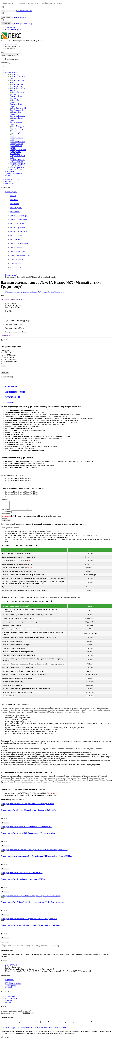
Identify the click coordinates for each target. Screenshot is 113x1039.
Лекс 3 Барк (14, 204)
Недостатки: (5, 514)
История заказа (11, 998)
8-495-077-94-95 (11, 44)
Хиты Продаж (10, 986)
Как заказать (10, 172)
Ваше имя (4, 500)
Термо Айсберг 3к (16, 263)
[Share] (4, 942)
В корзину (5, 372)
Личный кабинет (11, 996)
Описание (11, 386)
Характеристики (15, 391)
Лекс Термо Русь (16, 267)
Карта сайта (9, 980)
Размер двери (6, 351)
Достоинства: (6, 511)
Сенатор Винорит (16, 247)
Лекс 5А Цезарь (16, 208)
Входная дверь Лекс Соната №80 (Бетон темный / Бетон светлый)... (28, 833)
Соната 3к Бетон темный (19, 220)
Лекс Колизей (15, 212)
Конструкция (13, 1028)
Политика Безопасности (27, 1028)
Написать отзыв (17, 299)
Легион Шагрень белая (18, 231)
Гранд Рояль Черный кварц (20, 255)
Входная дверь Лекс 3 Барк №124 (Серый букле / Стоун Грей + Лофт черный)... (32, 902)
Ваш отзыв (5, 509)
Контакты (9, 183)
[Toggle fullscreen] (6, 942)
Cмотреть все (6, 336)
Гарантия (8, 175)
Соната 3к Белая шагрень (19, 216)
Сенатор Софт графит (18, 251)
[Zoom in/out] (8, 942)
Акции (7, 982)
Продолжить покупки (9, 11)
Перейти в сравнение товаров (22, 24)
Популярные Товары (13, 984)
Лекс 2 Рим (14, 200)
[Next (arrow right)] (4, 944)
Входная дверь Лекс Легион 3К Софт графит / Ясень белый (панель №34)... (30, 925)
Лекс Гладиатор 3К (17, 224)
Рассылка (8, 1002)
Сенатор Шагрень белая (19, 243)
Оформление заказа (24, 11)
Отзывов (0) (12, 396)
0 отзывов (5, 299)
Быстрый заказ (7, 377)
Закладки (8, 1000)
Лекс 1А (13, 196)
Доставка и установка (13, 174)
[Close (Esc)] (2, 942)
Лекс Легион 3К (16, 235)
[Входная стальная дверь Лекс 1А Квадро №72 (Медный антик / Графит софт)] (35, 292)
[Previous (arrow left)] (2, 944)
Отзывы (8, 181)
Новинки (8, 988)
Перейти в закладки (18, 17)
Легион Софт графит (17, 227)
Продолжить (6, 17)
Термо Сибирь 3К (16, 259)
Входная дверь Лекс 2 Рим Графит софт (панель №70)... (23, 879)
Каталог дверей (11, 72)
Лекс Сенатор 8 (15, 239)
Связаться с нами (59, 1028)
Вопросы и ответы (12, 179)
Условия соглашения (44, 1028)
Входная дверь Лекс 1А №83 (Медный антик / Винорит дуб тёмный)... (28, 810)
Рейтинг (4, 518)
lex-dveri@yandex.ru (12, 46)
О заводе (4, 1028)
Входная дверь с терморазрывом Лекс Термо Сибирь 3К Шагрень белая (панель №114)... (36, 856)
